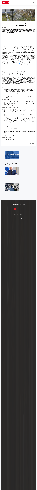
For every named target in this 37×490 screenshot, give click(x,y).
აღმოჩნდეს (18, 63)
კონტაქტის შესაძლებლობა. (6, 75)
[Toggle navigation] (33, 2)
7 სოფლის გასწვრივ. (26, 41)
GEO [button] (21, 2)
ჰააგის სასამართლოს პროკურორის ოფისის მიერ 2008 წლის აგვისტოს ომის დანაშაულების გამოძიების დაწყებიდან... (11, 194)
